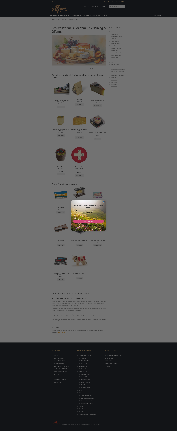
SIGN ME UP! (88, 221)
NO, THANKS (88, 225)
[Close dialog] (104, 202)
